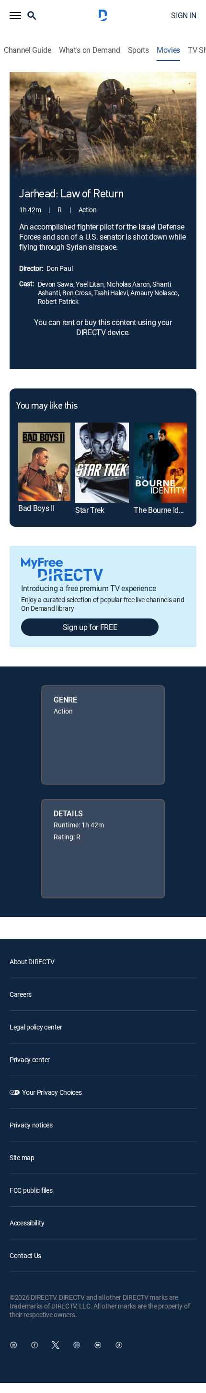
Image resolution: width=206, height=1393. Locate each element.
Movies (168, 50)
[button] (15, 15)
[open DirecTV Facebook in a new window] (34, 1345)
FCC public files (31, 1190)
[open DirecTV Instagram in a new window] (76, 1345)
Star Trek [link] (89, 510)
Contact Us (25, 1255)
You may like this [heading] (46, 406)
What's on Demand (89, 50)
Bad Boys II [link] (36, 508)
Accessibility (27, 1222)
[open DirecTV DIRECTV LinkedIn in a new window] (13, 1345)
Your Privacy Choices (51, 1092)
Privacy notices (31, 1124)
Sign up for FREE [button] (90, 627)
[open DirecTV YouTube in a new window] (98, 1345)
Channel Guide (27, 50)
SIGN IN (183, 15)
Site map (22, 1157)
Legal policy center (36, 1026)
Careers (21, 994)
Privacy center (30, 1059)
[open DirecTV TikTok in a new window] (119, 1345)
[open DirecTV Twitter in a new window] (55, 1345)
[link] (44, 462)
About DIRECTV (32, 961)
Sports (138, 50)
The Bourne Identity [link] (165, 510)
